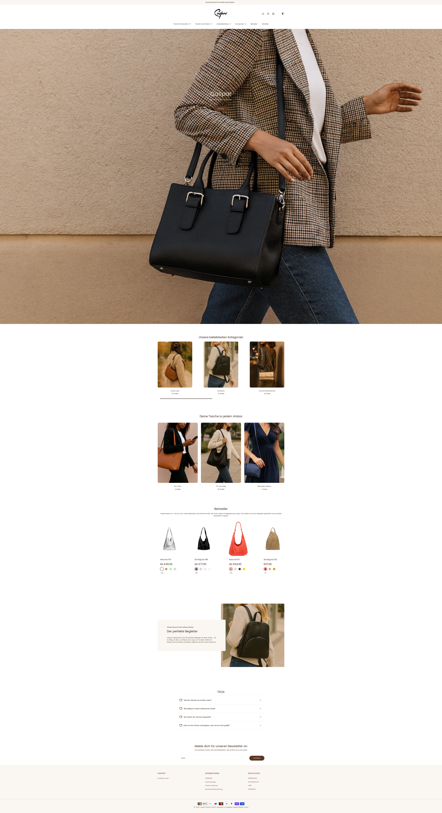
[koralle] (231, 569)
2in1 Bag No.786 (201, 559)
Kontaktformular (163, 778)
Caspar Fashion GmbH (208, 807)
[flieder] (205, 569)
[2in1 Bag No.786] (203, 539)
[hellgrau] (200, 569)
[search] (263, 13)
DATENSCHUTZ (253, 782)
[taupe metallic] (239, 569)
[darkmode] (281, 13)
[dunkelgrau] (196, 569)
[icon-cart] (273, 13)
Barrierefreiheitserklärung (214, 789)
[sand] (269, 569)
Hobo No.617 (234, 559)
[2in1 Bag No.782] (272, 539)
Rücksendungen (210, 782)
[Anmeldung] (268, 13)
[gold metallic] (244, 569)
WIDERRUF (252, 789)
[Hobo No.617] (238, 539)
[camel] (166, 569)
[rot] (265, 569)
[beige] (209, 569)
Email (183, 758)
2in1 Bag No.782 (270, 559)
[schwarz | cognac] (278, 569)
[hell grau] (175, 569)
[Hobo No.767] (169, 539)
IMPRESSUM (252, 778)
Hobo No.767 (165, 559)
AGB (249, 785)
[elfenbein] (161, 569)
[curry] (274, 569)
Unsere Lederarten (211, 785)
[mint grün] (170, 569)
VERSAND (208, 778)
